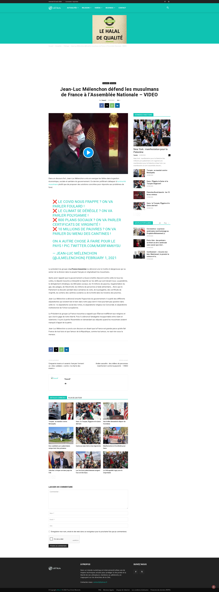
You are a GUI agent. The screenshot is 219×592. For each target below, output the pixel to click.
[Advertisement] (109, 64)
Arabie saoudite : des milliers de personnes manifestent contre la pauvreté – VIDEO (112, 364)
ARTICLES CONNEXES (58, 398)
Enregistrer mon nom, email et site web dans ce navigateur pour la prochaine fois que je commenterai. (89, 531)
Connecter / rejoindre (72, 1)
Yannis (135, 155)
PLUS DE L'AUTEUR (75, 398)
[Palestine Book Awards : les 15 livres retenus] (139, 195)
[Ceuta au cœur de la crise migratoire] (88, 435)
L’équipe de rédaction (123, 590)
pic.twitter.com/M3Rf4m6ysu (92, 246)
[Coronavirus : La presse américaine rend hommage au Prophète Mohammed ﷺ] (139, 232)
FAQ (99, 590)
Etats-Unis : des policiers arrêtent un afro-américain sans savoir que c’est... (157, 242)
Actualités (72, 8)
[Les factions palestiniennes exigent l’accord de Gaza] (88, 460)
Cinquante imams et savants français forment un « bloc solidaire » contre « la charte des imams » (66, 365)
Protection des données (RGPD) (160, 590)
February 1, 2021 (101, 258)
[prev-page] (50, 477)
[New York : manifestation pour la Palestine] (151, 132)
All (160, 223)
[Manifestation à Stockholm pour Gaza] (115, 435)
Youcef (104, 100)
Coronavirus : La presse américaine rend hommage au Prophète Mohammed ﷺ (158, 231)
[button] (167, 8)
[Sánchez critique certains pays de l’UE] (61, 460)
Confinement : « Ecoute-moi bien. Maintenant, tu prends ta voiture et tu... (158, 254)
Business (109, 8)
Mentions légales (108, 590)
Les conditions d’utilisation (140, 590)
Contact (122, 8)
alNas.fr (59, 590)
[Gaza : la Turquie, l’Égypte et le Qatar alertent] (88, 411)
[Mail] (66, 383)
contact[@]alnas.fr (100, 582)
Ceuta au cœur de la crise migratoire (88, 446)
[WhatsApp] (112, 105)
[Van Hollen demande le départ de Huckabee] (115, 411)
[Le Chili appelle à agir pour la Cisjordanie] (115, 460)
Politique (66, 46)
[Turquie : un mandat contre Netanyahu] (61, 411)
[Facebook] (165, 1)
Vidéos (97, 8)
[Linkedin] (117, 105)
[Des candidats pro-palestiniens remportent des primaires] (61, 435)
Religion (86, 8)
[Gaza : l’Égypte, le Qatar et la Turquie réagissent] (139, 184)
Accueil (51, 46)
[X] (168, 1)
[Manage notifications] (213, 587)
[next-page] (53, 477)
